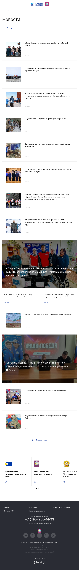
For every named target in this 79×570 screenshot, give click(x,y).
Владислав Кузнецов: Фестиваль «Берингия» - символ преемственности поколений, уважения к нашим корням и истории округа (49, 222)
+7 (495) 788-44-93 (39, 519)
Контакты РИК (9, 511)
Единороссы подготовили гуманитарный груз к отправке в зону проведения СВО (58, 296)
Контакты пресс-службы (37, 511)
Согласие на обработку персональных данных (39, 552)
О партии (7, 508)
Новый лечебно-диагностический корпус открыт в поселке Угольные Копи (18, 296)
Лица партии (33, 508)
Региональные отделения (62, 508)
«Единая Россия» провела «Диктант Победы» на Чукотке (45, 390)
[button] (36, 488)
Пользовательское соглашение (39, 547)
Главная (4, 10)
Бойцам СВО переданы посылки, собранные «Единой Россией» (48, 314)
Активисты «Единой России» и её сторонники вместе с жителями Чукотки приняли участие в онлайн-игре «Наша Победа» (37, 366)
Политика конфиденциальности (39, 549)
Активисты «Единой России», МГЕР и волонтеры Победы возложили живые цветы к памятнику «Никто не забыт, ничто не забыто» (47, 96)
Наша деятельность (16, 10)
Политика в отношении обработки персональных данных (39, 551)
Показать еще (41, 440)
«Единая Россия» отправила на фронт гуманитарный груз (45, 119)
